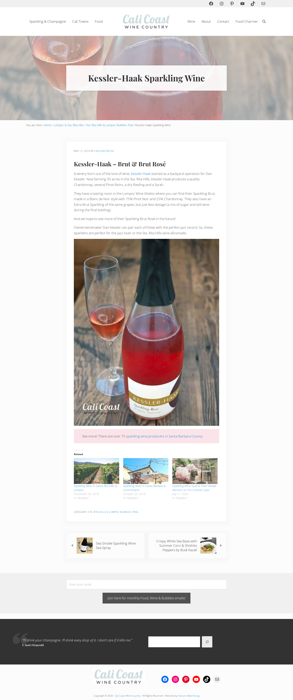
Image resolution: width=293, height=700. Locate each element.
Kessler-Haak (141, 173)
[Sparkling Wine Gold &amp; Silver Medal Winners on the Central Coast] (195, 471)
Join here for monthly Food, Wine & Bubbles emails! (146, 598)
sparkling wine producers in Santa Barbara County (164, 436)
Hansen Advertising (188, 695)
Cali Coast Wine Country (128, 695)
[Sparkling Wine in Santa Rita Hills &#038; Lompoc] (96, 471)
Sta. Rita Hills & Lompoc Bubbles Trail (113, 511)
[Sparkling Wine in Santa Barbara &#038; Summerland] (145, 471)
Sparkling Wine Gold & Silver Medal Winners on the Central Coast (194, 488)
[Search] (207, 641)
